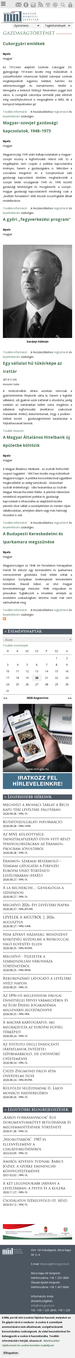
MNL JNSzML (26, 909)
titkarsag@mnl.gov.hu (54, 1264)
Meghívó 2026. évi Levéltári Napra (36, 905)
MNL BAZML (25, 948)
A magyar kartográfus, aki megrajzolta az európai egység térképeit (33, 1027)
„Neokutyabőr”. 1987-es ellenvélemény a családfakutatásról (24, 1144)
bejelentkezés (11, 116)
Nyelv (7, 54)
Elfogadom (11, 1352)
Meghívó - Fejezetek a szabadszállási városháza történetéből (27, 961)
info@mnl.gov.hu (42, 1305)
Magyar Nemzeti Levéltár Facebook (26, 5)
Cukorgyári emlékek (24, 43)
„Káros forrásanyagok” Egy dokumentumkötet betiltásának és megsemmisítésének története (37, 1122)
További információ (15, 111)
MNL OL (23, 813)
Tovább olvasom (13, 431)
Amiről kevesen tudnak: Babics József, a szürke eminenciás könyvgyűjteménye (33, 1166)
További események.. (16, 645)
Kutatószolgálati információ (32, 822)
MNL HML (24, 1014)
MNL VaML (25, 926)
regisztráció (61, 111)
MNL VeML (25, 826)
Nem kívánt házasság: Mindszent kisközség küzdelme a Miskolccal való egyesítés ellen (36, 939)
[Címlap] (23, 16)
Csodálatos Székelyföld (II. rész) (35, 1201)
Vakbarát (47, 5)
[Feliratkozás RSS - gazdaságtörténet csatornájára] (4, 619)
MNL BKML (25, 970)
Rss (40, 5)
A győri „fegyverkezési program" (37, 219)
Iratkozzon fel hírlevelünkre (18, 5)
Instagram (33, 5)
